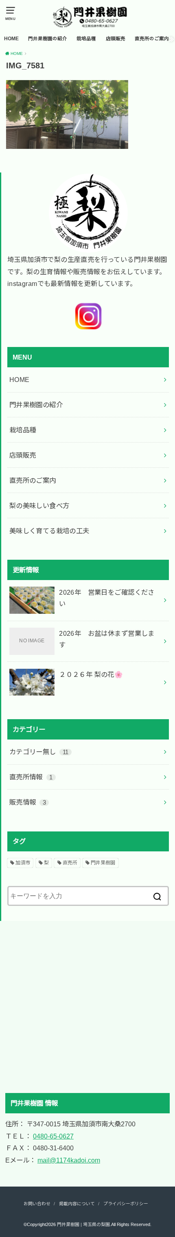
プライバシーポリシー (125, 1203)
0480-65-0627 (53, 1136)
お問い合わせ (37, 1203)
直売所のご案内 (152, 38)
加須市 (22, 863)
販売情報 (27, 802)
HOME (11, 38)
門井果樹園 (103, 863)
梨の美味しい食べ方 (39, 505)
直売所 (70, 863)
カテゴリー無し (39, 751)
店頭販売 (115, 38)
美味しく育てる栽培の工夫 (49, 531)
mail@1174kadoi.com (68, 1160)
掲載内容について (77, 1203)
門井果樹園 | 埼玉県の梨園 (83, 1224)
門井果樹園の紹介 (47, 38)
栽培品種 (86, 38)
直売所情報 (31, 777)
